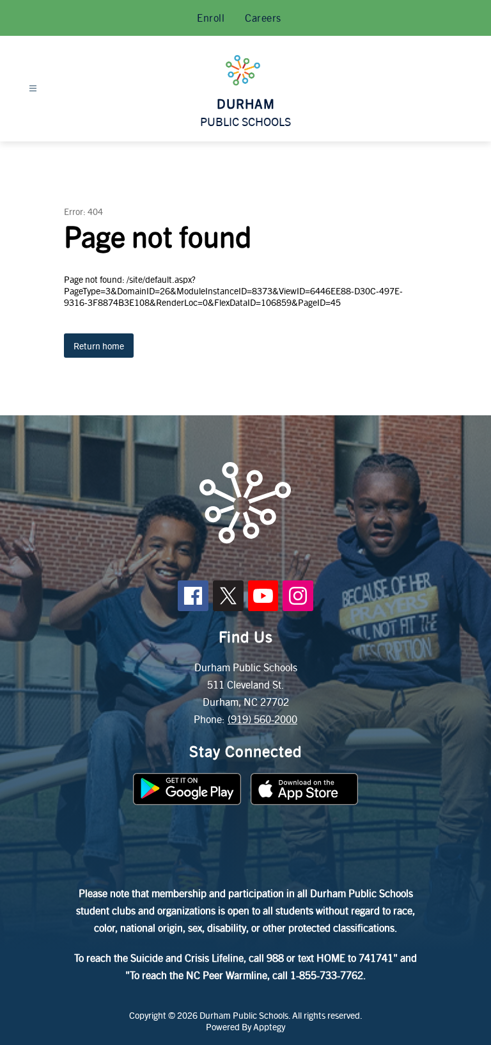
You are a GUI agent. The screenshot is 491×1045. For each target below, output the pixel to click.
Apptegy (269, 1026)
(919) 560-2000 (262, 719)
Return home (99, 345)
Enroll (210, 17)
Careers (263, 17)
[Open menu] (33, 88)
